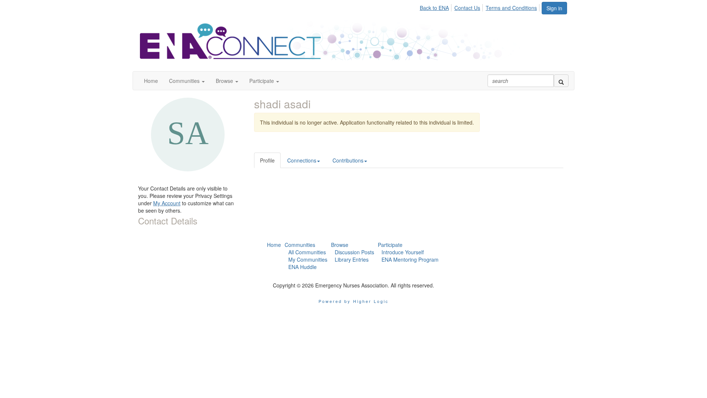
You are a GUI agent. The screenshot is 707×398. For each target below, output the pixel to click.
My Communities (307, 259)
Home (274, 244)
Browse (339, 244)
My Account (166, 203)
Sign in (554, 8)
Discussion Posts (354, 252)
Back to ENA (434, 7)
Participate (390, 244)
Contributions (348, 160)
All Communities (307, 252)
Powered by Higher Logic (354, 301)
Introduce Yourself (402, 252)
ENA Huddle (302, 266)
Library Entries (352, 259)
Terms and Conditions (511, 7)
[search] (561, 80)
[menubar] (480, 6)
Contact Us (467, 7)
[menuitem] (436, 6)
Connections (301, 160)
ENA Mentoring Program (410, 259)
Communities (300, 244)
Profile (267, 160)
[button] (186, 80)
